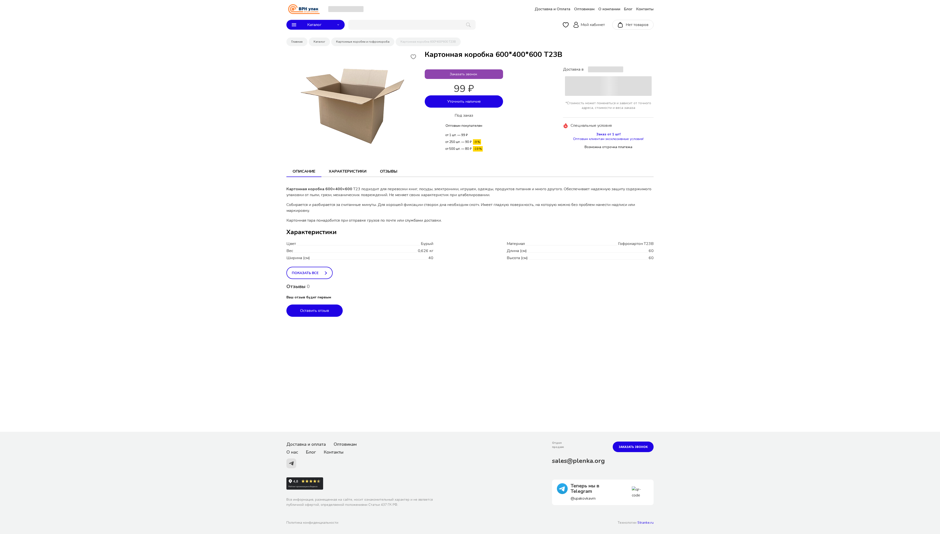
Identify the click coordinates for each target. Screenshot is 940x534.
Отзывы (388, 171)
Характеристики (347, 171)
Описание (304, 171)
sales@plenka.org (578, 461)
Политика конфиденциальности (312, 522)
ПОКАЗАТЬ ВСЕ (305, 273)
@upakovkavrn (583, 498)
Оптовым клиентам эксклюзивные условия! (608, 139)
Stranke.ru (645, 522)
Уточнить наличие (464, 101)
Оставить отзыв (314, 310)
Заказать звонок (633, 447)
